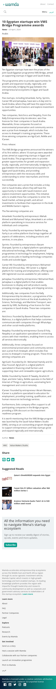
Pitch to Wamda (9, 665)
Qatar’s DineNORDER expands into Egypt (32, 475)
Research (6, 632)
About (42, 4)
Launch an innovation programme (17, 660)
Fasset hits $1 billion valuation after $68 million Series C (32, 489)
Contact (50, 4)
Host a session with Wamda (14, 651)
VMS (5, 445)
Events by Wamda (10, 636)
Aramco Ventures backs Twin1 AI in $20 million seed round (31, 502)
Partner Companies (10, 613)
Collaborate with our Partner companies (19, 655)
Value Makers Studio (19, 445)
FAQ (4, 608)
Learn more (28, 594)
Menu (44, 12)
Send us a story (8, 646)
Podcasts (6, 627)
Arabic (5, 33)
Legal (4, 617)
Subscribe (11, 544)
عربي (51, 12)
